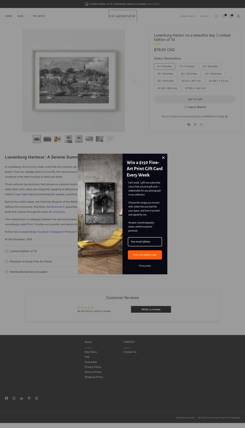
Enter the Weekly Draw (144, 255)
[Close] (163, 158)
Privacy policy (145, 266)
